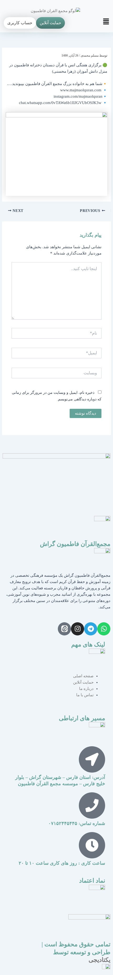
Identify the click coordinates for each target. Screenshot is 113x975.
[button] (104, 23)
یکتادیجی (99, 960)
